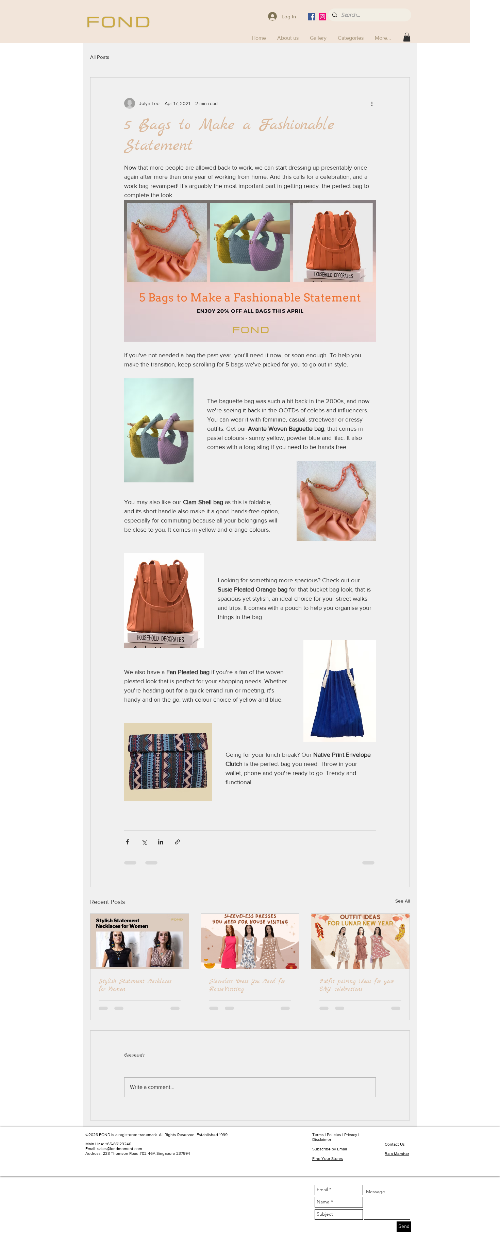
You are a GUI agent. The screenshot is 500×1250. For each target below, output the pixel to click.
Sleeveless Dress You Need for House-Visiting (247, 985)
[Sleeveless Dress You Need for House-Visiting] (250, 941)
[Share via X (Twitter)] (144, 842)
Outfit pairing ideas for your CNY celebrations (356, 985)
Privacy (350, 1134)
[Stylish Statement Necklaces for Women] (139, 941)
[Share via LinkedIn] (160, 842)
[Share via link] (177, 842)
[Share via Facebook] (127, 842)
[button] (351, 38)
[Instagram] (322, 16)
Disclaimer (321, 1139)
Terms (318, 1134)
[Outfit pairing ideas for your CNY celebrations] (360, 941)
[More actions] (372, 103)
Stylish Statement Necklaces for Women (135, 985)
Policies (334, 1134)
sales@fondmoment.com (119, 1148)
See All (402, 901)
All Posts (99, 57)
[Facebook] (311, 16)
